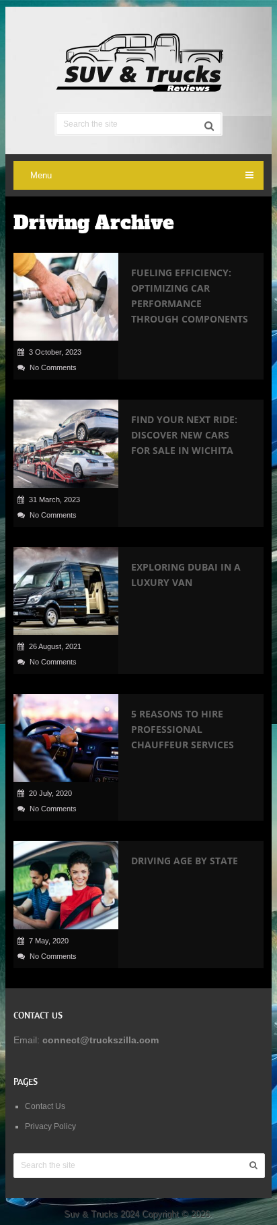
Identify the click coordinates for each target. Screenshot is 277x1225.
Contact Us (45, 1106)
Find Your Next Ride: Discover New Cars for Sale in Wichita (184, 435)
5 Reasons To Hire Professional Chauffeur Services (182, 729)
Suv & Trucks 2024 (101, 1214)
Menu (41, 175)
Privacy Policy (50, 1126)
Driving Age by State (184, 860)
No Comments (53, 367)
